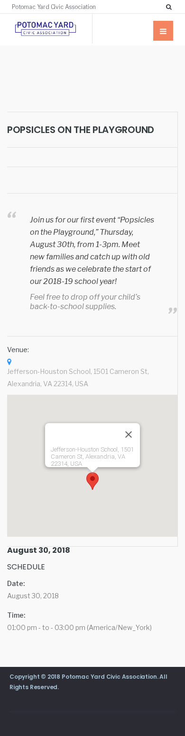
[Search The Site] (171, 6)
